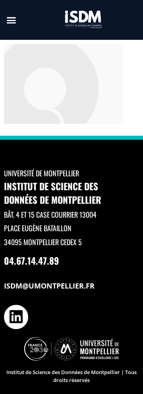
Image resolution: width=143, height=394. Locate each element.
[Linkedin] (16, 317)
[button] (11, 19)
